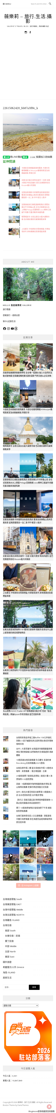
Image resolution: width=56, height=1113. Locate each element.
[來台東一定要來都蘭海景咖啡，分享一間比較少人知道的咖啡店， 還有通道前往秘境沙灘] (28, 872)
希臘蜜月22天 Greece (13, 967)
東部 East (9, 956)
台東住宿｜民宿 (12, 935)
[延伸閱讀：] (28, 132)
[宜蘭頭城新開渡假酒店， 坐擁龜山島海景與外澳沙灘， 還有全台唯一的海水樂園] (28, 838)
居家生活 (7, 977)
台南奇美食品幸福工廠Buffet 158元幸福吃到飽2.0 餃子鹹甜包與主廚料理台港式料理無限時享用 (34, 740)
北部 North (10, 951)
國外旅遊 (7, 961)
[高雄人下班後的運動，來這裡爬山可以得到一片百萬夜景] (45, 838)
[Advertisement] (28, 70)
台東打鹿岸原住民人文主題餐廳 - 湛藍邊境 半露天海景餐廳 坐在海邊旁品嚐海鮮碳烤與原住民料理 (34, 818)
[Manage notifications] (49, 1106)
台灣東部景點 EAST (12, 904)
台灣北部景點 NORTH (13, 914)
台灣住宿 (7, 925)
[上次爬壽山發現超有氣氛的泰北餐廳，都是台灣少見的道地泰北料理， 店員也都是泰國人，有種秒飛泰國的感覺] (45, 855)
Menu (8, 4)
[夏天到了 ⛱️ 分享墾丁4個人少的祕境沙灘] (45, 872)
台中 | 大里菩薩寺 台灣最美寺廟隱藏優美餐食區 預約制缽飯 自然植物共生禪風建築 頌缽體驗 (34, 751)
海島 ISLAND (9, 972)
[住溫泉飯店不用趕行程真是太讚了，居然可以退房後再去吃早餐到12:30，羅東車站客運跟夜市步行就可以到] (11, 855)
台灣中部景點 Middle (13, 909)
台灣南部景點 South (12, 899)
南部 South (10, 930)
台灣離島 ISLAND (11, 920)
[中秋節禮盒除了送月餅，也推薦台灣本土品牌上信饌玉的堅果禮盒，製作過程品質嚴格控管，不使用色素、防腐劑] (28, 855)
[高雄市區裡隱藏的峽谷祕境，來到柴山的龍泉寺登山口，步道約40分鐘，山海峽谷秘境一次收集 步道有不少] (11, 872)
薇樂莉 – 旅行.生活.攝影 (28, 19)
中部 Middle (11, 946)
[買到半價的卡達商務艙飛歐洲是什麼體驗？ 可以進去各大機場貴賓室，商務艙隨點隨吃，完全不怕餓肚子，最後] (11, 838)
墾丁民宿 (9, 941)
